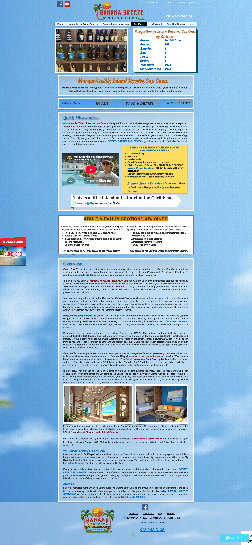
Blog (160, 513)
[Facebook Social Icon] (60, 4)
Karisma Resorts (165, 269)
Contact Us (148, 513)
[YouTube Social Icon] (67, 4)
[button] (91, 50)
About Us (134, 513)
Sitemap (171, 513)
